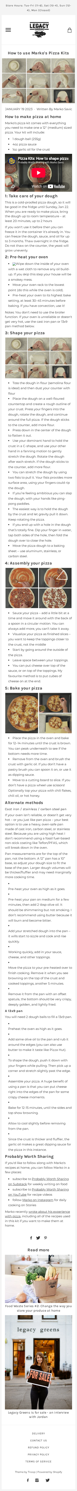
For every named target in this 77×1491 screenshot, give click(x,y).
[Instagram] (37, 1480)
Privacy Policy (38, 1454)
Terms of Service (38, 1461)
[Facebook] (27, 1480)
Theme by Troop (25, 1471)
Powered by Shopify (49, 1471)
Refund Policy (38, 1447)
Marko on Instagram (37, 1200)
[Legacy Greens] (39, 30)
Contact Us (38, 1440)
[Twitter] (48, 1480)
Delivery (38, 1433)
